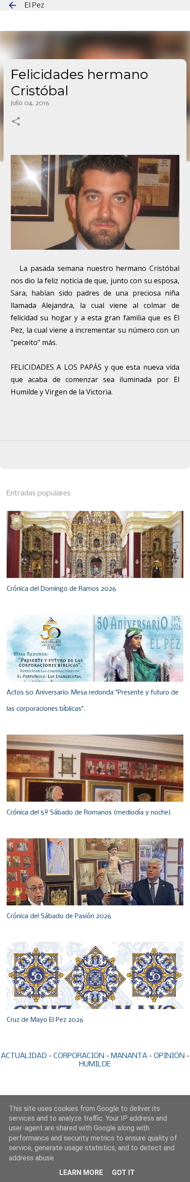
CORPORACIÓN (78, 1056)
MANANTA (129, 1056)
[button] (16, 122)
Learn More (81, 1172)
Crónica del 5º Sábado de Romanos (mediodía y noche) (89, 812)
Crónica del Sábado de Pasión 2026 (59, 916)
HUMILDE (95, 1064)
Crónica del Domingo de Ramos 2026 (61, 589)
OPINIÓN (169, 1056)
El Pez (34, 5)
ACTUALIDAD (24, 1056)
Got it (123, 1172)
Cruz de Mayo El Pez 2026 (45, 1020)
